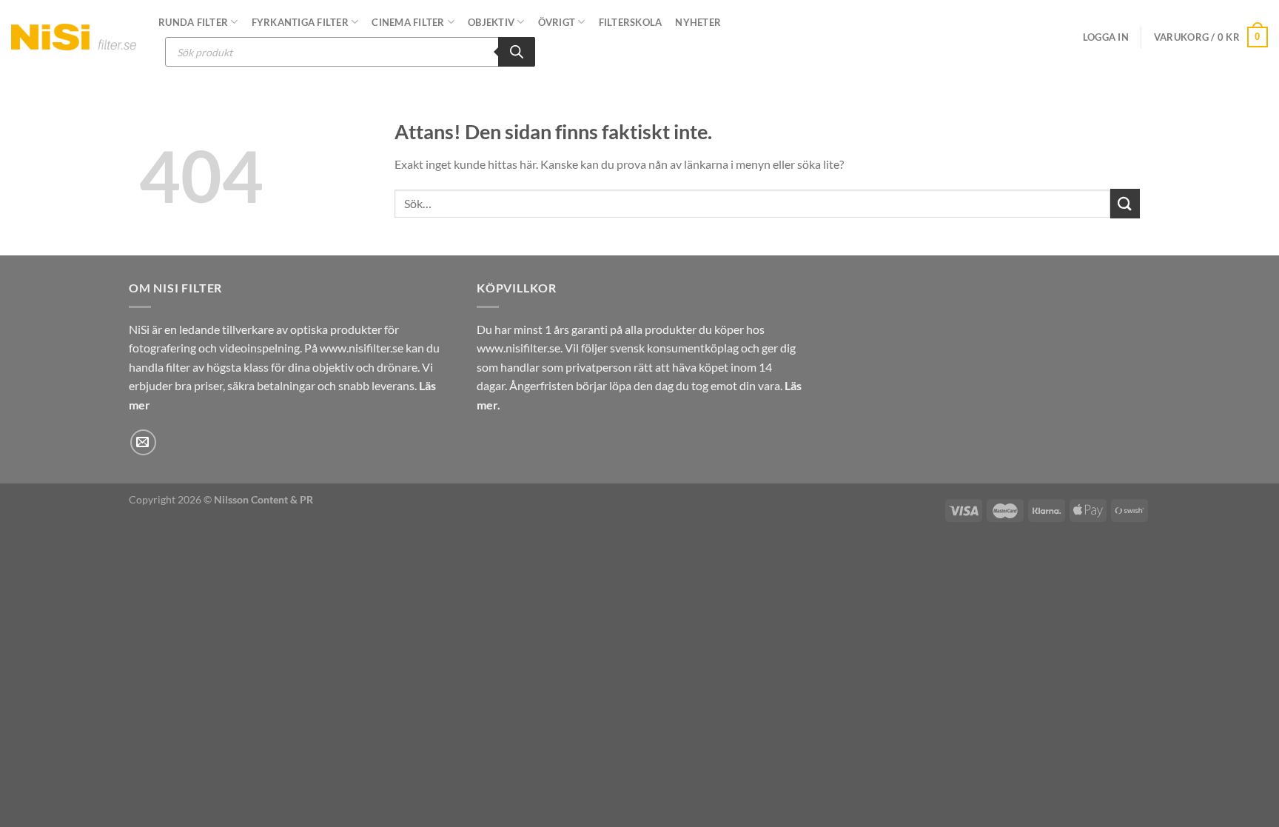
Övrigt (557, 22)
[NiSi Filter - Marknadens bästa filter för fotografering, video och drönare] (73, 37)
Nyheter (698, 22)
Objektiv (491, 22)
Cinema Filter (408, 22)
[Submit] (1125, 203)
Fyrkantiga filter (300, 22)
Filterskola (630, 22)
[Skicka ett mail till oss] (143, 442)
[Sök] (516, 52)
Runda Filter (193, 22)
